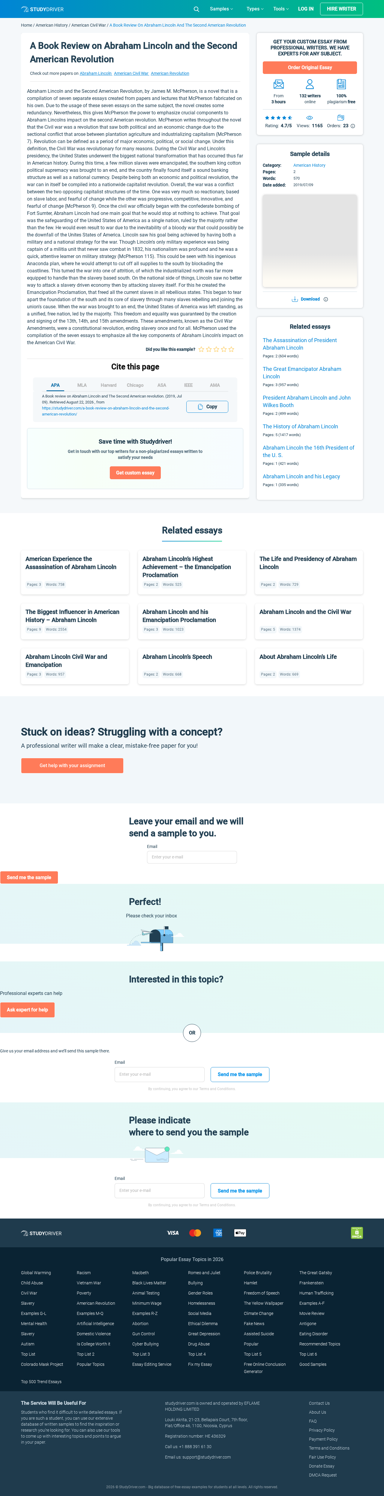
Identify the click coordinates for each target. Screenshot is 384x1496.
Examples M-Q (90, 1313)
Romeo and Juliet (204, 1272)
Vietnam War (89, 1282)
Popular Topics (90, 1364)
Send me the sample (29, 877)
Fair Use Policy (322, 1457)
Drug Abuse (199, 1344)
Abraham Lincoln (96, 73)
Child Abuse (32, 1282)
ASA (162, 385)
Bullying (195, 1282)
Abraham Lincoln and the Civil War (305, 611)
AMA (215, 385)
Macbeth (140, 1272)
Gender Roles (200, 1293)
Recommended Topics (319, 1344)
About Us (317, 1412)
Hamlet (250, 1282)
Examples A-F (312, 1303)
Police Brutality (258, 1272)
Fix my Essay (200, 1364)
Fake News (254, 1323)
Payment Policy (323, 1439)
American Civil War (88, 25)
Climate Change (258, 1313)
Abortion (140, 1323)
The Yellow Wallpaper (264, 1303)
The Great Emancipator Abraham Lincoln (302, 373)
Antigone (307, 1323)
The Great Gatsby (315, 1272)
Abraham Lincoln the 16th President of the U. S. (308, 451)
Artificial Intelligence (95, 1323)
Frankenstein (311, 1282)
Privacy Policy (322, 1430)
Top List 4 (197, 1354)
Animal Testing (146, 1293)
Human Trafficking (316, 1293)
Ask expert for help (27, 1010)
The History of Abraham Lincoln (300, 426)
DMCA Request (323, 1475)
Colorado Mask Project (42, 1364)
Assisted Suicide (259, 1333)
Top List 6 (308, 1354)
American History (52, 25)
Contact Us (319, 1403)
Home (27, 25)
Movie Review (312, 1313)
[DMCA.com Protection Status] (357, 1233)
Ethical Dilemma (203, 1323)
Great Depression (204, 1333)
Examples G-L (33, 1313)
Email (152, 846)
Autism (27, 1344)
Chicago (135, 385)
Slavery (27, 1303)
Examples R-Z (145, 1313)
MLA (82, 385)
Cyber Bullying (145, 1344)
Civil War (29, 1293)
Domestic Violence (94, 1333)
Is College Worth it (93, 1344)
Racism (84, 1272)
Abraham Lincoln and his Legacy (301, 476)
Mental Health (34, 1323)
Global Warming (36, 1272)
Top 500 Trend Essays (41, 1381)
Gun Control (143, 1333)
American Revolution (170, 73)
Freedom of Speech (262, 1293)
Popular (251, 1344)
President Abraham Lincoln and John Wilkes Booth (307, 401)
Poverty (84, 1293)
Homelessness (201, 1303)
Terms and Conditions (329, 1448)
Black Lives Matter (149, 1282)
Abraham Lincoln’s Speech (177, 656)
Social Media (200, 1313)
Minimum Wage (146, 1303)
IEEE (188, 385)
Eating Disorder (313, 1333)
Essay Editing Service (151, 1364)
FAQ (312, 1421)
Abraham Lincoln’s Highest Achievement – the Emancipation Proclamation (186, 567)
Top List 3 (141, 1354)
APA (55, 385)
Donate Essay (321, 1466)
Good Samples (312, 1364)
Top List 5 (253, 1354)
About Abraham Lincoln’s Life (298, 656)
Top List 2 (85, 1354)
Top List (28, 1354)
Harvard (108, 385)
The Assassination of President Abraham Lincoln (300, 344)
